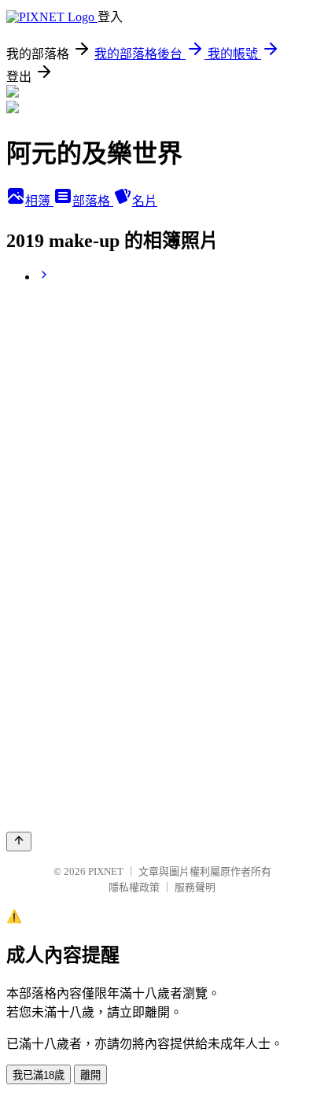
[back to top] (18, 841)
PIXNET (105, 871)
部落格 (92, 201)
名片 (144, 201)
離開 (90, 1075)
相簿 (39, 201)
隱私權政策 (134, 887)
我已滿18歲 (38, 1075)
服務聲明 (195, 887)
